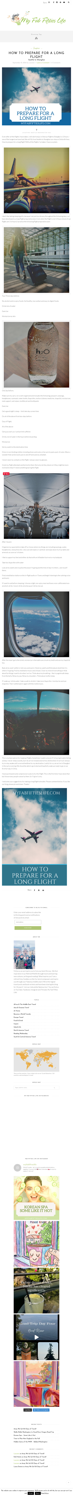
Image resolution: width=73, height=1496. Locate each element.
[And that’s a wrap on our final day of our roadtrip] (36, 1290)
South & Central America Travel (25, 1037)
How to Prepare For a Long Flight (36, 55)
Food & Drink (18, 1020)
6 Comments (56, 63)
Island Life (17, 1027)
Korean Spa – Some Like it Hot (24, 1435)
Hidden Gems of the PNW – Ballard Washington (30, 1442)
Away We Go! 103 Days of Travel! (25, 1429)
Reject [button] (38, 1493)
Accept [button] (31, 1493)
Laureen (32, 63)
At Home (17, 1011)
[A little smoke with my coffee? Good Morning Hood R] (36, 1384)
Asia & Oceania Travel (21, 1007)
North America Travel (21, 1030)
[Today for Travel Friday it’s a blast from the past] (36, 1197)
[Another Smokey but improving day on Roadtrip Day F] (36, 1337)
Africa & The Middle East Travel (25, 1004)
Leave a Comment (43, 63)
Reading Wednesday (21, 1033)
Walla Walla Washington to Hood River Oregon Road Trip (34, 1432)
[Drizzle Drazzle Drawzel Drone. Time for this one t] (36, 1244)
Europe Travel (18, 1017)
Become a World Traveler (22, 1014)
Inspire (36, 48)
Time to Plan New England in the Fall (27, 1438)
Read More (45, 1493)
